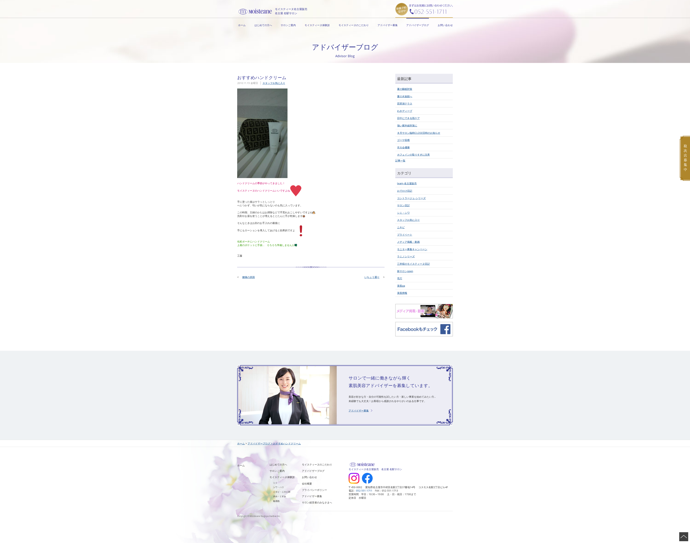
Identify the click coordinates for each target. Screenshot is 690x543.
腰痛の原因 (248, 277)
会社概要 (307, 483)
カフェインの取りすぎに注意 (413, 154)
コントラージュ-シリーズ (411, 198)
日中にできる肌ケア (408, 118)
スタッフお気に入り (274, 83)
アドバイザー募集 (388, 25)
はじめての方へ (263, 25)
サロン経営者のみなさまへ (317, 502)
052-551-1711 (364, 490)
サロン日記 (403, 205)
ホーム (242, 25)
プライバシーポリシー (314, 490)
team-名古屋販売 (407, 183)
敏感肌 (276, 501)
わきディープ (404, 111)
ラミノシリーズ (406, 256)
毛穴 (399, 278)
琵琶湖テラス (404, 103)
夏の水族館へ (404, 96)
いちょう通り (372, 277)
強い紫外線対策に (407, 125)
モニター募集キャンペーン (412, 249)
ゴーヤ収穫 (403, 140)
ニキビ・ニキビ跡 (281, 491)
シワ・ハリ (278, 487)
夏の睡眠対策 (404, 89)
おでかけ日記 (404, 190)
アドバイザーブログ (417, 25)
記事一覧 (400, 160)
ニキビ (401, 227)
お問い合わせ (445, 25)
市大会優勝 (403, 147)
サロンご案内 (288, 25)
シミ (275, 482)
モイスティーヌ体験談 (317, 25)
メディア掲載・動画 (408, 242)
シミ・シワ (403, 212)
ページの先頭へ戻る (683, 536)
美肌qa (401, 285)
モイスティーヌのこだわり (354, 25)
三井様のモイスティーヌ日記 (413, 263)
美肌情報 (402, 293)
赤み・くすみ (279, 496)
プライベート (404, 234)
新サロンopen (405, 271)
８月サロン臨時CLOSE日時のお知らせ (418, 133)
